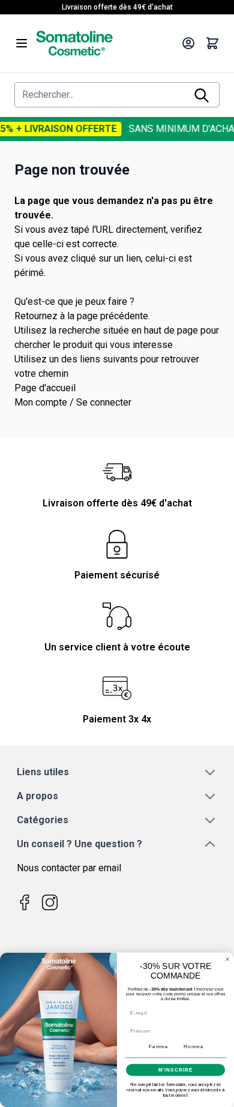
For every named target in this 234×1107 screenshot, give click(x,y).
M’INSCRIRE (175, 1069)
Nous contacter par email (69, 868)
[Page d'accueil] (105, 43)
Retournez (36, 316)
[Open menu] (21, 43)
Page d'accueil (45, 388)
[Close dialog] (227, 958)
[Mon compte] (188, 43)
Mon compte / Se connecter (72, 402)
